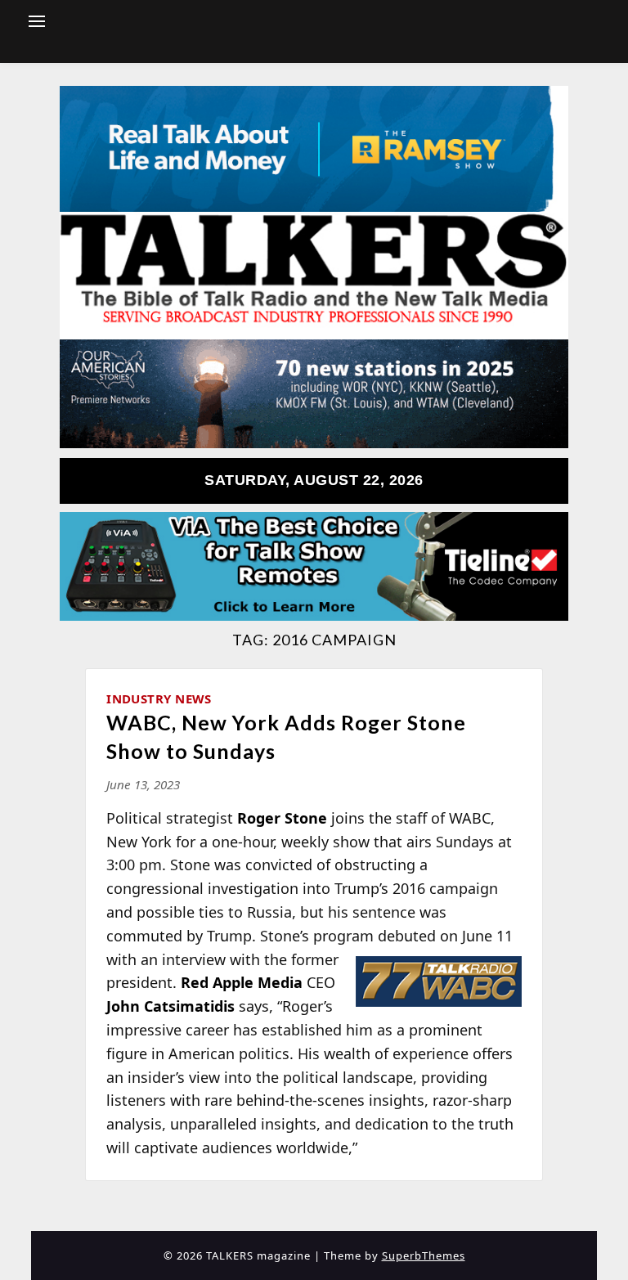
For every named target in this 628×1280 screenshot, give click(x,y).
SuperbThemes (423, 1255)
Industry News (159, 698)
